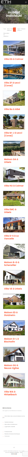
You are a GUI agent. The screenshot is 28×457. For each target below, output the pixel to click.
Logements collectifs (18, 29)
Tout (5, 29)
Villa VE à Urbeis (13, 288)
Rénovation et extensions (11, 424)
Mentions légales (14, 452)
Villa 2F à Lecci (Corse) (12, 84)
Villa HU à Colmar (14, 185)
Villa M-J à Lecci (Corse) (13, 134)
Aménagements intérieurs (8, 29)
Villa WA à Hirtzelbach (10, 393)
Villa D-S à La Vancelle (11, 237)
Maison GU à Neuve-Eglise (11, 367)
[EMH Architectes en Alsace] (6, 2)
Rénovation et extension (5, 35)
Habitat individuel (15, 29)
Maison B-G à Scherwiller (11, 264)
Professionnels (22, 29)
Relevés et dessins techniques (12, 434)
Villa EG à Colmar (13, 59)
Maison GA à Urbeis (11, 161)
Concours (11, 29)
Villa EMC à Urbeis (10, 211)
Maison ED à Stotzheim (11, 314)
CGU (21, 452)
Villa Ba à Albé (12, 109)
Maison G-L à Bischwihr (11, 340)
